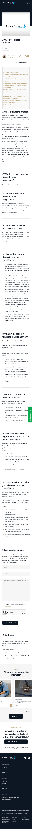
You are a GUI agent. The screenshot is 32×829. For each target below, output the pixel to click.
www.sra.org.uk (15, 815)
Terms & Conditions (25, 819)
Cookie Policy (14, 817)
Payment (4, 788)
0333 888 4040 (15, 797)
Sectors (4, 783)
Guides (7, 8)
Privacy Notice (24, 817)
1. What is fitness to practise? (11, 72)
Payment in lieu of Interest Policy (5, 822)
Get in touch (7, 107)
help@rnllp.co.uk (6, 799)
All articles (14, 716)
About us (4, 767)
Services (4, 781)
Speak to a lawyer (12, 741)
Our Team (4, 770)
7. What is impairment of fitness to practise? (15, 94)
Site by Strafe (14, 821)
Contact (4, 775)
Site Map (13, 819)
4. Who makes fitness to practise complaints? (15, 83)
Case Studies (5, 791)
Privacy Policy (8, 606)
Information (10, 63)
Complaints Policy (5, 817)
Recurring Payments (6, 819)
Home (3, 8)
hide (18, 69)
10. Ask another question (10, 104)
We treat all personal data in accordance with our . (16, 605)
